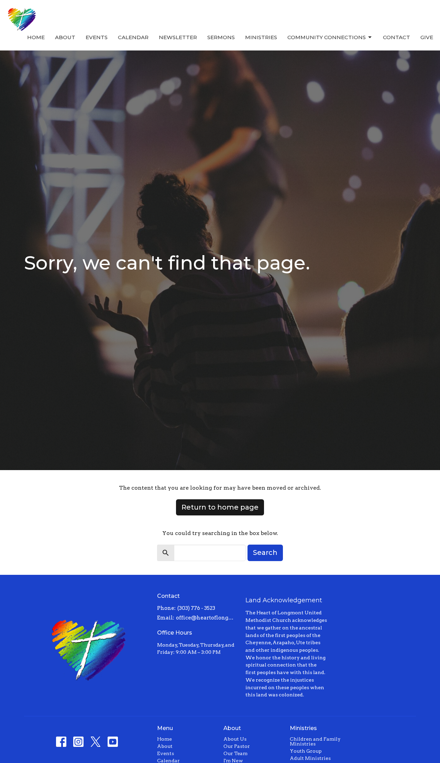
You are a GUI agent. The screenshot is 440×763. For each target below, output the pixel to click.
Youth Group (306, 751)
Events (97, 37)
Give (426, 37)
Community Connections (326, 37)
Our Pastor (236, 746)
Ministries (261, 37)
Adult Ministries (310, 758)
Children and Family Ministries (315, 741)
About (65, 37)
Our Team (235, 753)
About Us (234, 739)
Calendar (133, 37)
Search (265, 552)
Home (36, 37)
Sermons (221, 37)
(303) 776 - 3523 (196, 608)
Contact (396, 37)
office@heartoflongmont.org (207, 618)
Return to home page (220, 507)
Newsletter (178, 37)
